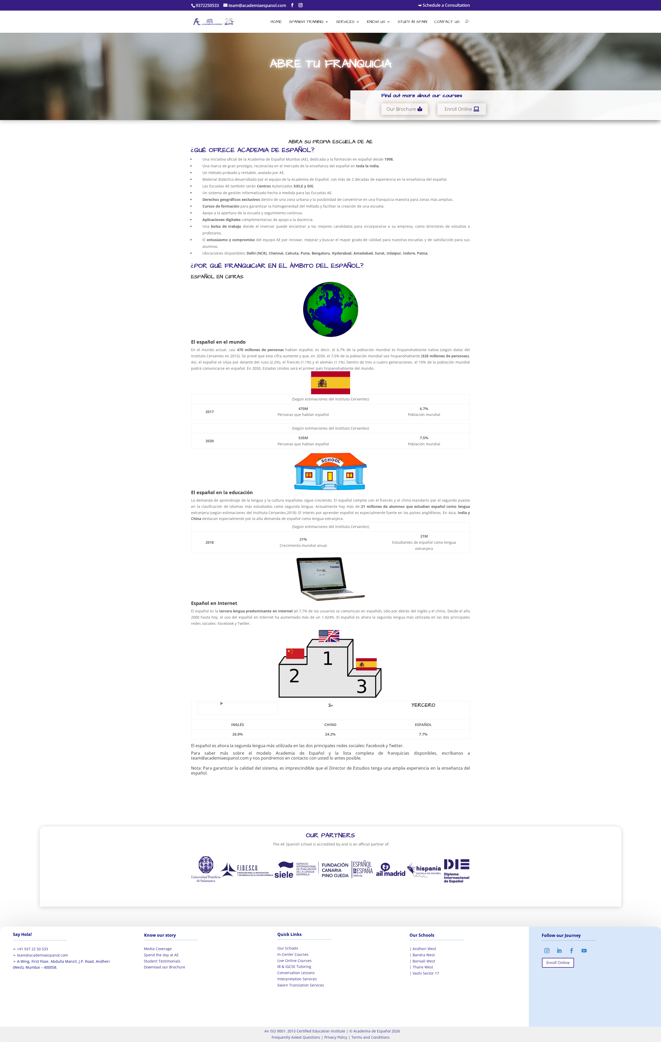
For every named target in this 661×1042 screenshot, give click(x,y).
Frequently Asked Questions (296, 1037)
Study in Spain (412, 22)
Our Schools (287, 948)
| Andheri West (423, 948)
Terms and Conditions (370, 1037)
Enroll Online (458, 109)
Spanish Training (306, 22)
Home (276, 22)
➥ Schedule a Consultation (444, 5)
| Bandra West (422, 954)
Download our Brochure (164, 967)
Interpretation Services (297, 978)
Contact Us (447, 22)
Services (345, 22)
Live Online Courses (294, 960)
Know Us (376, 22)
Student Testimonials (162, 961)
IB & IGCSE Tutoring (294, 966)
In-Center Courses (293, 954)
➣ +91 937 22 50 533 (30, 948)
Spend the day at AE (161, 954)
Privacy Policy (335, 1037)
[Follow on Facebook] (571, 950)
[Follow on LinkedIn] (559, 950)
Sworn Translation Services (300, 985)
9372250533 (207, 5)
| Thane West (421, 967)
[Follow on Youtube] (584, 950)
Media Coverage (158, 948)
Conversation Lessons (296, 972)
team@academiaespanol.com (42, 955)
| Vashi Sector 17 (424, 973)
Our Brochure (401, 109)
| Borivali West (422, 961)
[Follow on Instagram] (547, 950)
